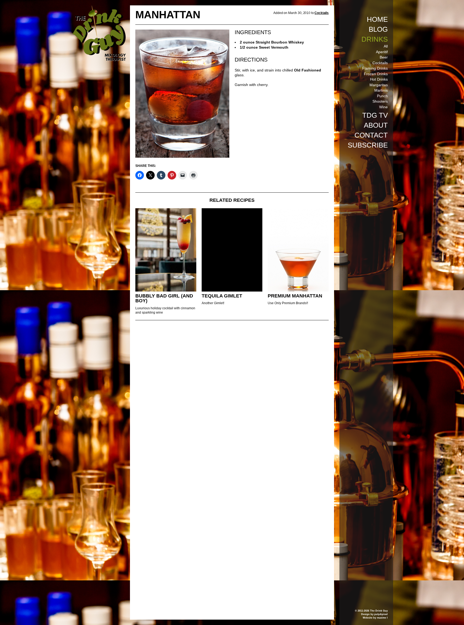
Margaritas (378, 85)
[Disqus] (232, 398)
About (376, 125)
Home (377, 19)
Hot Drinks (379, 79)
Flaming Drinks (375, 68)
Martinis (381, 90)
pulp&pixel (381, 614)
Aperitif (382, 52)
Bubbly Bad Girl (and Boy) (164, 298)
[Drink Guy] (99, 8)
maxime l (382, 617)
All (386, 46)
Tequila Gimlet (222, 296)
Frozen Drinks (376, 74)
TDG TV (375, 115)
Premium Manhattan (295, 296)
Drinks (374, 39)
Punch (382, 96)
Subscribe (368, 145)
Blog (378, 29)
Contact (371, 135)
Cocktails (380, 63)
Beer (384, 57)
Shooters (380, 101)
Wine (383, 107)
